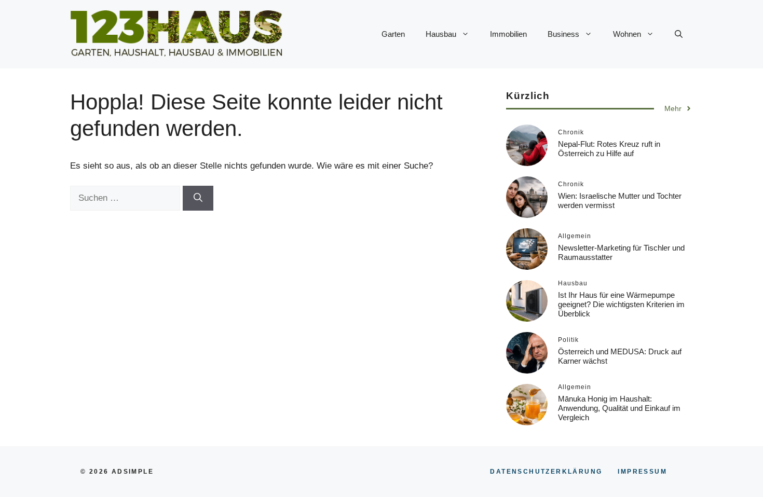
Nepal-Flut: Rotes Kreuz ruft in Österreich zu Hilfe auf (609, 149)
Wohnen (627, 34)
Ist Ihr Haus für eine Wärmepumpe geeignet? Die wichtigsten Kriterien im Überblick (621, 304)
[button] (678, 34)
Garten (393, 34)
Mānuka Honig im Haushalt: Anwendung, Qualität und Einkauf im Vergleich (619, 408)
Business (563, 34)
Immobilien (508, 34)
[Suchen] (198, 198)
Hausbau (441, 34)
